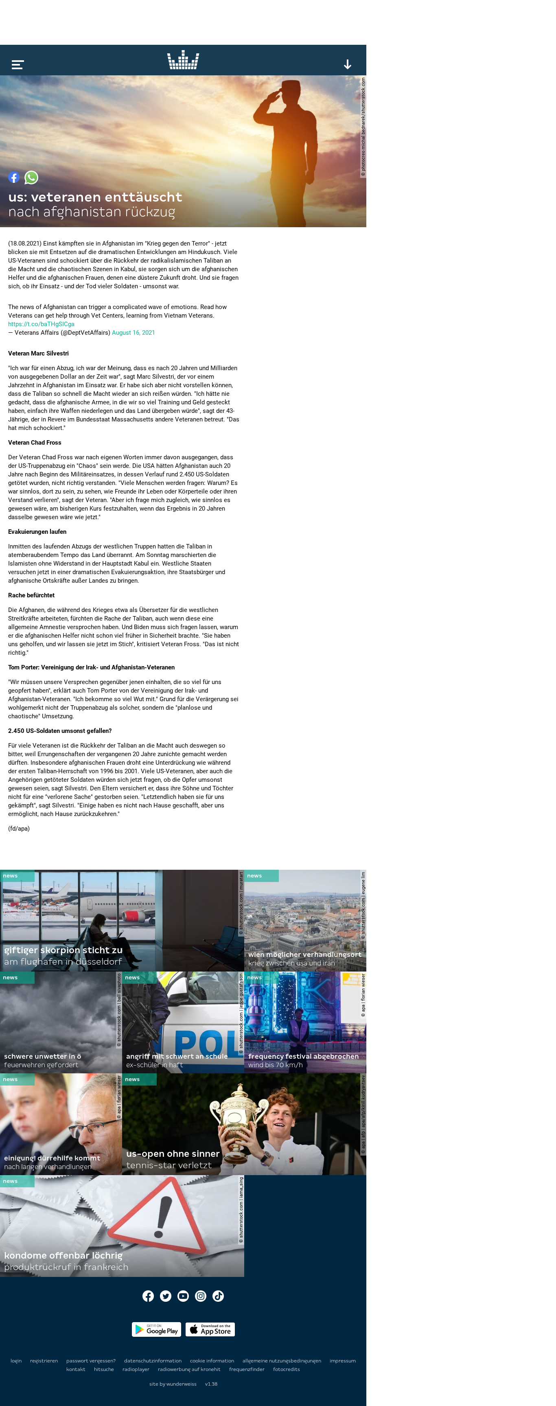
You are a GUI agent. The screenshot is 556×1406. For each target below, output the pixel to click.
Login (16, 1361)
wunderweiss (181, 1384)
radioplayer (137, 1369)
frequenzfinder (247, 1369)
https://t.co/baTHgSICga (41, 324)
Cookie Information (212, 1361)
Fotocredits (286, 1369)
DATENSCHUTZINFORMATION (153, 1361)
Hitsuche (104, 1369)
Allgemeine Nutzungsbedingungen (282, 1361)
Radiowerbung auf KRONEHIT (190, 1369)
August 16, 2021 (133, 332)
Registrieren (44, 1361)
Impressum (343, 1361)
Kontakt (76, 1369)
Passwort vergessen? (91, 1361)
